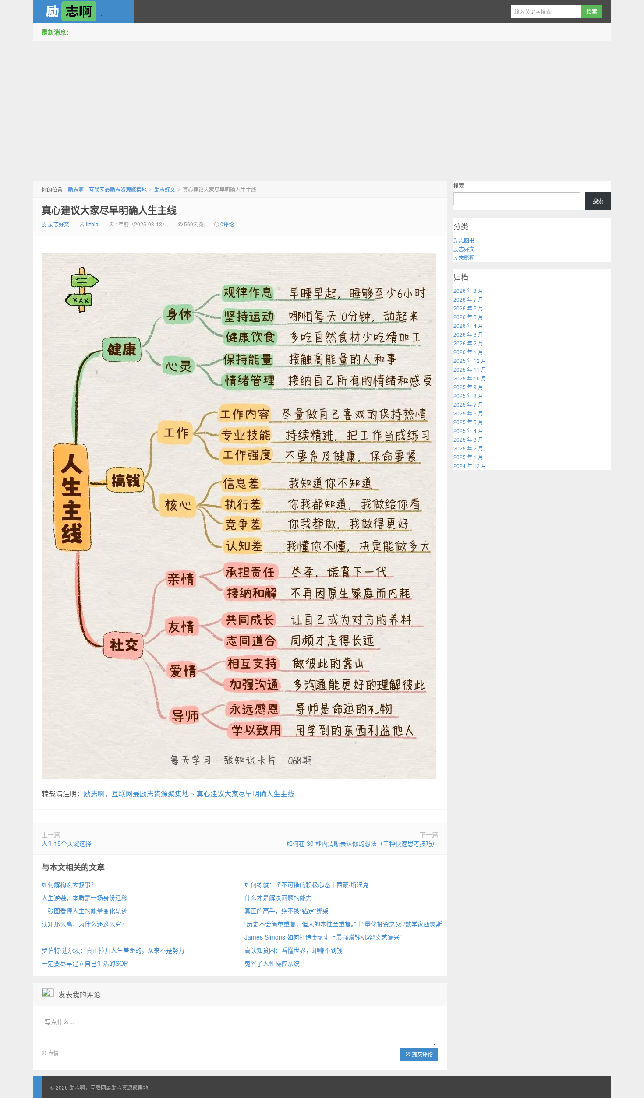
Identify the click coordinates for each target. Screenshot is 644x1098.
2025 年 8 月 (468, 395)
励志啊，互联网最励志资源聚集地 (83, 11)
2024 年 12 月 (469, 465)
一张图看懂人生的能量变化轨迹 (84, 910)
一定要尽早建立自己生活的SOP (85, 963)
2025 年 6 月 (468, 413)
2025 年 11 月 (469, 369)
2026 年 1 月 (468, 351)
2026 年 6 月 (468, 308)
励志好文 (164, 189)
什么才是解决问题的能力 (278, 897)
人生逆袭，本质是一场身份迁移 (84, 897)
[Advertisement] (322, 109)
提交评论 (421, 1054)
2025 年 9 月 (468, 387)
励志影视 (463, 257)
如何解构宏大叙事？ (69, 884)
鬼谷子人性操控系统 (272, 963)
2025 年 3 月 (468, 439)
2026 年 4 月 (468, 325)
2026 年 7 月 (468, 299)
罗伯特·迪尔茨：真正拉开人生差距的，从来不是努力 (113, 950)
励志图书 (463, 240)
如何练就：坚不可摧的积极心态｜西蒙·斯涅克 (306, 884)
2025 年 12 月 (469, 360)
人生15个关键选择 (67, 843)
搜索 (458, 185)
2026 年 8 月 (468, 290)
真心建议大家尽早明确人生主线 (109, 210)
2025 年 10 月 (469, 378)
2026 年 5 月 (468, 316)
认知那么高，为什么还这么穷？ (84, 923)
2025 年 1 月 (468, 457)
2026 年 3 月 (468, 334)
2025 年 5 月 (468, 422)
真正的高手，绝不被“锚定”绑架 (286, 910)
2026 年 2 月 (468, 343)
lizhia (92, 224)
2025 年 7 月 (468, 404)
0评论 (227, 224)
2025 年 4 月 (468, 430)
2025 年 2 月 (468, 448)
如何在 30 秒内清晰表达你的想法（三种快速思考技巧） (362, 843)
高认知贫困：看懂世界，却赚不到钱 (293, 950)
